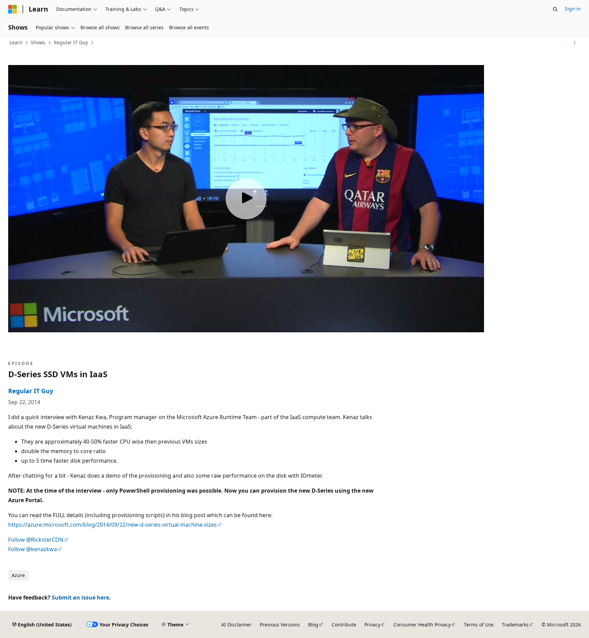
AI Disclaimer (236, 624)
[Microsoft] (12, 9)
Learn (16, 42)
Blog (313, 624)
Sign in (573, 8)
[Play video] (246, 198)
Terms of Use (479, 624)
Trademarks (515, 624)
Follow (35, 539)
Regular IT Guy (71, 42)
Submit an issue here (80, 597)
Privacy (372, 624)
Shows (38, 42)
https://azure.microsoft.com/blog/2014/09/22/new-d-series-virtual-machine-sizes (112, 524)
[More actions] (575, 42)
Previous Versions (280, 624)
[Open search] (555, 9)
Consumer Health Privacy (422, 624)
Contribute (344, 624)
